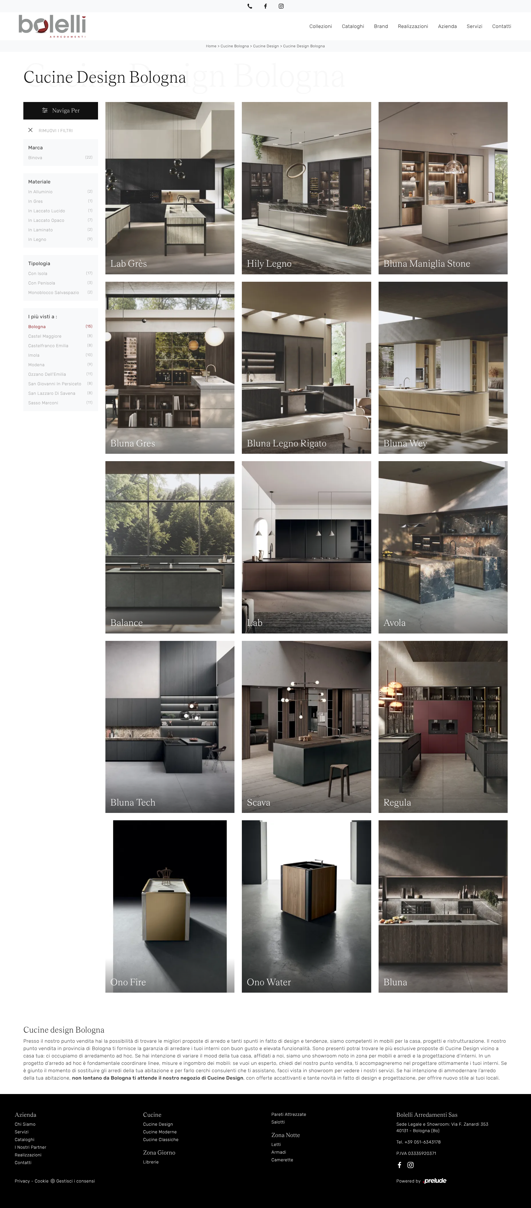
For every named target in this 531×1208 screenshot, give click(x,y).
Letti (276, 1144)
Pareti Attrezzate (288, 1114)
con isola (37, 273)
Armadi (278, 1152)
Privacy (22, 1181)
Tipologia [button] (39, 263)
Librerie (151, 1162)
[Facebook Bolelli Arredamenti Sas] (265, 6)
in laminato (40, 230)
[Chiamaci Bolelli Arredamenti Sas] (249, 6)
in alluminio (40, 191)
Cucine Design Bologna (304, 46)
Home (211, 46)
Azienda (447, 26)
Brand (381, 26)
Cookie (42, 1181)
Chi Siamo (25, 1124)
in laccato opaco (46, 220)
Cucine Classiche (161, 1139)
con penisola (41, 283)
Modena (36, 364)
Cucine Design (266, 46)
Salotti (278, 1122)
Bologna (37, 326)
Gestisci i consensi (75, 1181)
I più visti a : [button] (42, 317)
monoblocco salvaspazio (53, 292)
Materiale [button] (39, 182)
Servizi (474, 26)
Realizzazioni (413, 26)
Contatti (501, 26)
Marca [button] (35, 148)
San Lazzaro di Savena (52, 393)
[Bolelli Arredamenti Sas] (159, 26)
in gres (35, 201)
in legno (37, 239)
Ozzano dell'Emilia (47, 374)
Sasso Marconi (43, 403)
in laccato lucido (46, 211)
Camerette (282, 1160)
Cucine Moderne (160, 1132)
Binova (35, 157)
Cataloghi (353, 26)
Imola (34, 355)
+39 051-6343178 (423, 1142)
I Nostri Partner (30, 1147)
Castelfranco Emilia (48, 345)
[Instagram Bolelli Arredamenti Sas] (281, 6)
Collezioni (320, 26)
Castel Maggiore (44, 336)
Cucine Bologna (235, 46)
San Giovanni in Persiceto (54, 383)
